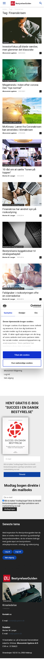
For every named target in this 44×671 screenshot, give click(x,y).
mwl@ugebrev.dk (15, 633)
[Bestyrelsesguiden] (22, 3)
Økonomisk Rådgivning (13, 370)
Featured (6, 42)
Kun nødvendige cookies (22, 363)
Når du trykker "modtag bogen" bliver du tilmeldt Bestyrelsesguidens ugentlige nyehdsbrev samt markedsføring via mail (21, 503)
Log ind (7, 374)
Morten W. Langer (8, 176)
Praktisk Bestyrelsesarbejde (12, 165)
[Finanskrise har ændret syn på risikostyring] (22, 194)
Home (4, 9)
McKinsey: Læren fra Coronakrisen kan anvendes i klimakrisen (21, 128)
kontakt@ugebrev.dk (16, 621)
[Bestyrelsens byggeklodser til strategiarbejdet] (22, 235)
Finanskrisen (7, 601)
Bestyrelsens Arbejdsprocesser (13, 247)
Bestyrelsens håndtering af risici (13, 205)
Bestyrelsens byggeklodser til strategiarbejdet (19, 252)
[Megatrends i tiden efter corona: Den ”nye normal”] (22, 70)
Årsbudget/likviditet (9, 81)
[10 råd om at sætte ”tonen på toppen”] (22, 152)
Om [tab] (36, 313)
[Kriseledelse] (22, 592)
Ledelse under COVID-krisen (12, 122)
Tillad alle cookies (22, 355)
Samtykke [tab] (8, 313)
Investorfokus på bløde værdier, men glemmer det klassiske (20, 48)
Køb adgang (8, 378)
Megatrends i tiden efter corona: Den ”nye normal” (20, 86)
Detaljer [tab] (22, 313)
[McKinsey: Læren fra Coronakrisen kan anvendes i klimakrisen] (22, 111)
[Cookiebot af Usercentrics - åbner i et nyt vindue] (31, 306)
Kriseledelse (9, 605)
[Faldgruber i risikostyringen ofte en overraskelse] (22, 277)
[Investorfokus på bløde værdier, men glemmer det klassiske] (22, 30)
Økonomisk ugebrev (9, 53)
